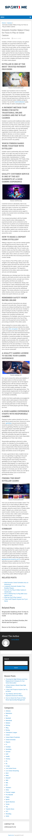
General (8, 751)
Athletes (8, 711)
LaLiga (8, 766)
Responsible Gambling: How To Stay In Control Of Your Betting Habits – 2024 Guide (15, 613)
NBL (7, 782)
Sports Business (10, 802)
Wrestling (8, 814)
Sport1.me (11, 835)
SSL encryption (13, 329)
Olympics (8, 787)
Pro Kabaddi (9, 794)
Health (8, 756)
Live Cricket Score (11, 768)
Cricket (8, 735)
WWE (7, 816)
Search (6, 659)
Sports (7, 799)
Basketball (9, 720)
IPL (7, 761)
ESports (8, 742)
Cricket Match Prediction (13, 737)
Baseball (8, 718)
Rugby (7, 797)
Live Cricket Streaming (12, 770)
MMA (7, 775)
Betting (8, 725)
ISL (7, 763)
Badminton (9, 713)
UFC (7, 811)
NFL (7, 785)
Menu (2, 17)
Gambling (8, 749)
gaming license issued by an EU (11, 559)
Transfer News (10, 809)
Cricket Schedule (11, 739)
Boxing (8, 730)
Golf (7, 754)
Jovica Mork (6, 38)
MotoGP (8, 778)
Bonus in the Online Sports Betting (14, 627)
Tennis (7, 804)
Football (8, 747)
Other (7, 790)
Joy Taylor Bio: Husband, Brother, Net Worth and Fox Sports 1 (14, 621)
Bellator (8, 723)
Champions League (11, 732)
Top (7, 806)
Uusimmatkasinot (20, 102)
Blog (7, 727)
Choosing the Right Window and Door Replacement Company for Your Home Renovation (16, 681)
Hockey (8, 759)
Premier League (10, 792)
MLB (7, 773)
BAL (7, 715)
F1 (6, 744)
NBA (7, 780)
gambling (8, 423)
